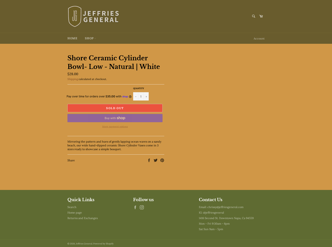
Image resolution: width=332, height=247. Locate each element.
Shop (89, 38)
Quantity (138, 88)
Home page (74, 212)
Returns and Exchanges (82, 218)
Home (72, 38)
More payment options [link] (115, 126)
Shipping (72, 79)
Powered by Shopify (103, 243)
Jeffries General (84, 243)
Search (71, 207)
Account (259, 38)
